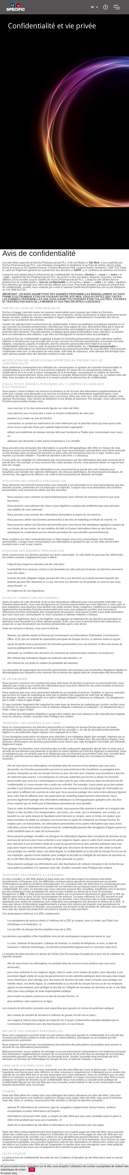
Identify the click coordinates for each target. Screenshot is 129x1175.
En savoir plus (9, 1173)
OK (32, 1169)
